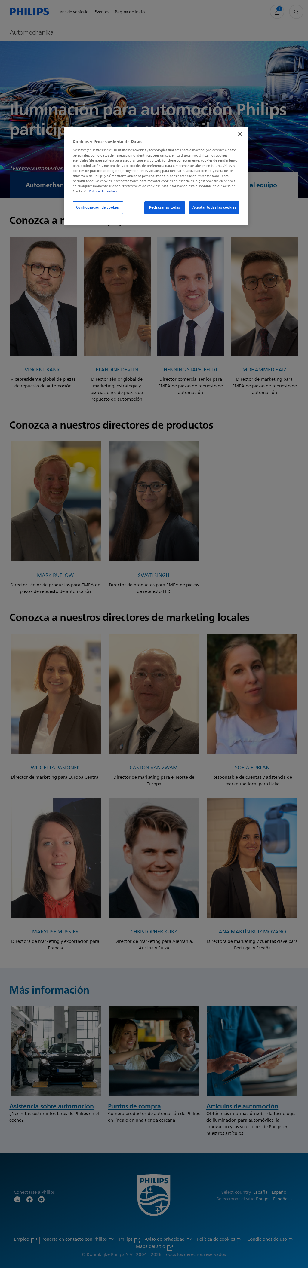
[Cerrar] (240, 134)
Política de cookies (103, 191)
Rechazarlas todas (164, 207)
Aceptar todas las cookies (214, 207)
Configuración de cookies (98, 207)
